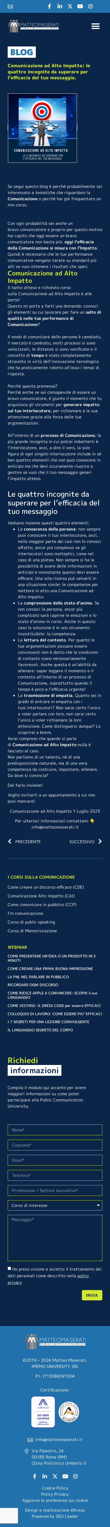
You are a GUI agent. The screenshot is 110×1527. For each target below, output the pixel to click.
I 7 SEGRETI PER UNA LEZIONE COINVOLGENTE (48, 1021)
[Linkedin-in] (59, 6)
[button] (96, 26)
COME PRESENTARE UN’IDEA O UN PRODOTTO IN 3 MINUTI (52, 958)
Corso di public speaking (31, 922)
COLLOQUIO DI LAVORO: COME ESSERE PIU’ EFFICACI (55, 1013)
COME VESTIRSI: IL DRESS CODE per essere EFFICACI (54, 1005)
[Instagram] (90, 6)
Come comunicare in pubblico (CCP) (42, 904)
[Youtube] (80, 6)
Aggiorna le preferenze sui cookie (55, 1500)
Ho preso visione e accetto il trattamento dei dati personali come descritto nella (55, 1275)
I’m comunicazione (25, 913)
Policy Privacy (55, 1494)
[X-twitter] (70, 6)
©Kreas (78, 1510)
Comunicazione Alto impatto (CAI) (41, 896)
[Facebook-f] (49, 6)
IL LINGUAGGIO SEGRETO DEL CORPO (40, 1029)
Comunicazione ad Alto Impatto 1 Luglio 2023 (55, 811)
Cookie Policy (55, 1488)
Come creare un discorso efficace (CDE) (46, 887)
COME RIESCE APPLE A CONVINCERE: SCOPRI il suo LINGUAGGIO (52, 995)
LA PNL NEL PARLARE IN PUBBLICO (38, 976)
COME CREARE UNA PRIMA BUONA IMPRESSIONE (50, 968)
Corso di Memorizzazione (32, 931)
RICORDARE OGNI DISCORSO (33, 984)
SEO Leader (67, 1516)
